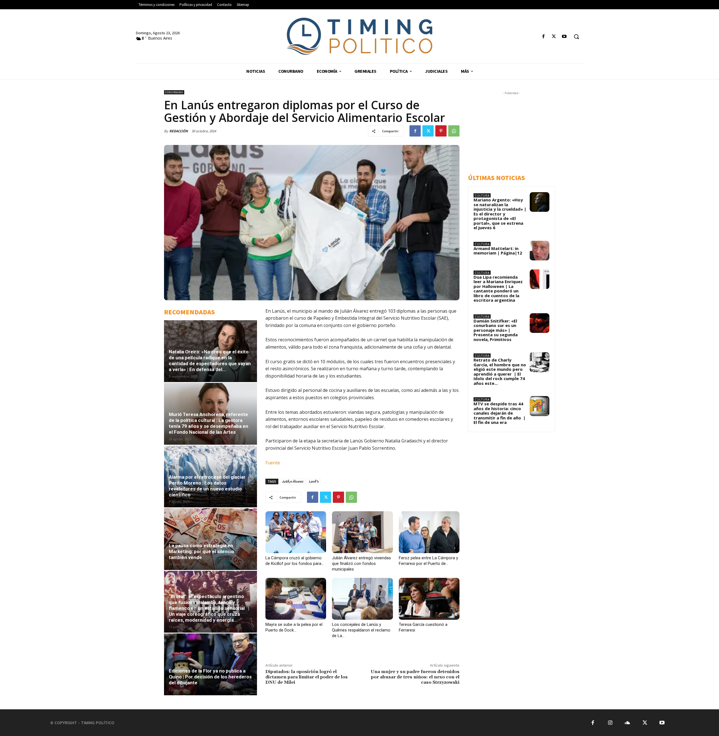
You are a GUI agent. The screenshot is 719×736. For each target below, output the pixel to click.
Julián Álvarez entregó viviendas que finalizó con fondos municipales (361, 563)
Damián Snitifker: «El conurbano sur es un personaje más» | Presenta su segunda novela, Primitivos (496, 330)
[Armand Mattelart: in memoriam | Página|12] (539, 250)
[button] (576, 36)
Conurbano (174, 92)
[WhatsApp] (453, 131)
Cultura (482, 195)
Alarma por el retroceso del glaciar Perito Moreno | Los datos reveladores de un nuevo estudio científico (207, 486)
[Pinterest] (441, 131)
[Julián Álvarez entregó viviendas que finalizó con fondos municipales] (362, 532)
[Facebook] (543, 36)
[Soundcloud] (627, 722)
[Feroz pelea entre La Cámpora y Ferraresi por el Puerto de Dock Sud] (429, 532)
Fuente (272, 463)
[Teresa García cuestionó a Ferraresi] (429, 599)
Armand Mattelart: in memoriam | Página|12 (498, 251)
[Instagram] (610, 722)
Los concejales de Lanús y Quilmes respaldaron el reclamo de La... (361, 630)
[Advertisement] (517, 131)
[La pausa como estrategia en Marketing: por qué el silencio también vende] (210, 539)
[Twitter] (554, 36)
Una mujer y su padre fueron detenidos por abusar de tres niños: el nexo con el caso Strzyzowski (415, 677)
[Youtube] (564, 36)
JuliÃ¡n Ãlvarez (292, 481)
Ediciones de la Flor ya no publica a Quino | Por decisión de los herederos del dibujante (210, 676)
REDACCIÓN (178, 131)
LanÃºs (313, 481)
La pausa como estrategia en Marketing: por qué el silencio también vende (201, 551)
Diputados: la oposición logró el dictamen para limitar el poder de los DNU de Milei (306, 677)
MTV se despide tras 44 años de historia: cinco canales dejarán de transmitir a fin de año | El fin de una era (499, 413)
